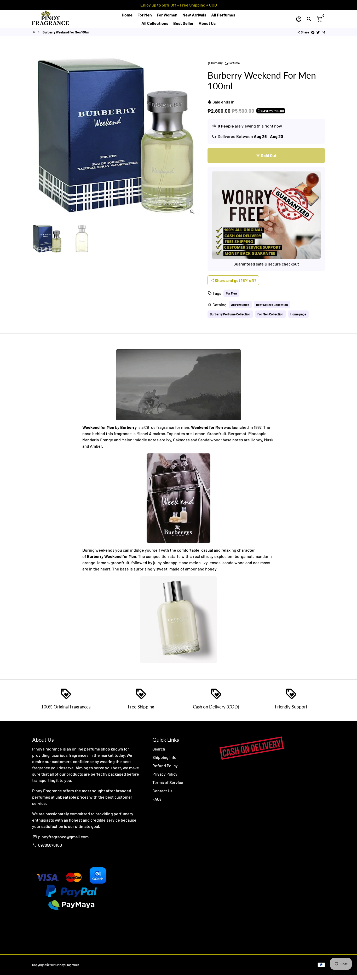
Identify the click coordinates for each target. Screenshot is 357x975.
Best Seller (183, 23)
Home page (298, 314)
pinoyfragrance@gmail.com (61, 836)
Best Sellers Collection (272, 305)
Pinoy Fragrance (68, 965)
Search (158, 748)
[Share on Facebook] (312, 32)
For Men (144, 14)
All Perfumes (223, 14)
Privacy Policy (164, 773)
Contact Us (162, 790)
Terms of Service (167, 782)
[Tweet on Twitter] (318, 32)
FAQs (157, 799)
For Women (167, 14)
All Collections (154, 23)
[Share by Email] (323, 32)
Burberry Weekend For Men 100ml (66, 32)
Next (193, 136)
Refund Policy (165, 765)
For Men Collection (270, 314)
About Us (207, 23)
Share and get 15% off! (233, 280)
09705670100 (47, 845)
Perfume (232, 63)
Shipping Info (164, 757)
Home (127, 14)
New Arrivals (194, 14)
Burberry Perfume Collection (230, 314)
